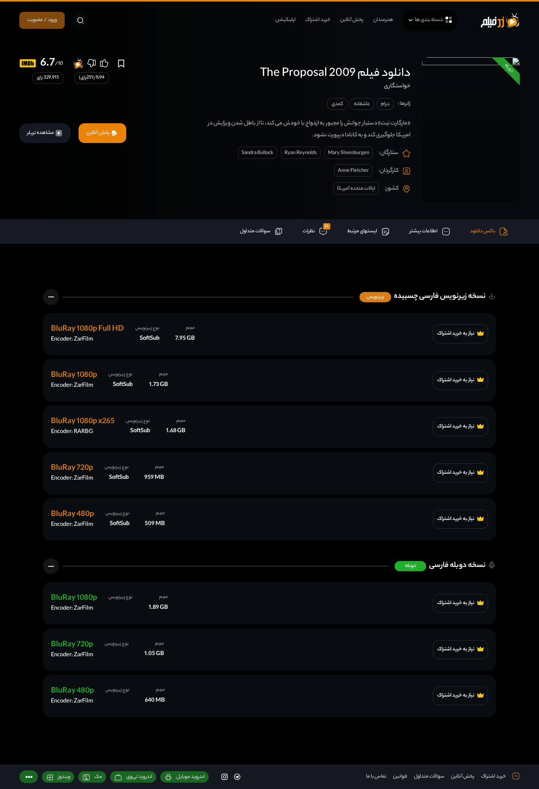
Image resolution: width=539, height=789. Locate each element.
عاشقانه (362, 104)
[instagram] (224, 776)
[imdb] (27, 63)
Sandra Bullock (257, 153)
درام (385, 104)
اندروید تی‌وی (139, 777)
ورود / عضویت (42, 20)
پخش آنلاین (351, 20)
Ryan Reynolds (300, 153)
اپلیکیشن (285, 20)
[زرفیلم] (500, 20)
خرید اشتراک (317, 20)
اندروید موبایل (190, 777)
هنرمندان (383, 20)
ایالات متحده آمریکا (356, 189)
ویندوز (64, 777)
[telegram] (237, 776)
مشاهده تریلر (41, 133)
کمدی (337, 104)
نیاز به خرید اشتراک (456, 334)
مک (98, 777)
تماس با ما (376, 776)
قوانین (400, 776)
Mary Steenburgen (348, 153)
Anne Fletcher (353, 171)
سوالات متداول (429, 776)
